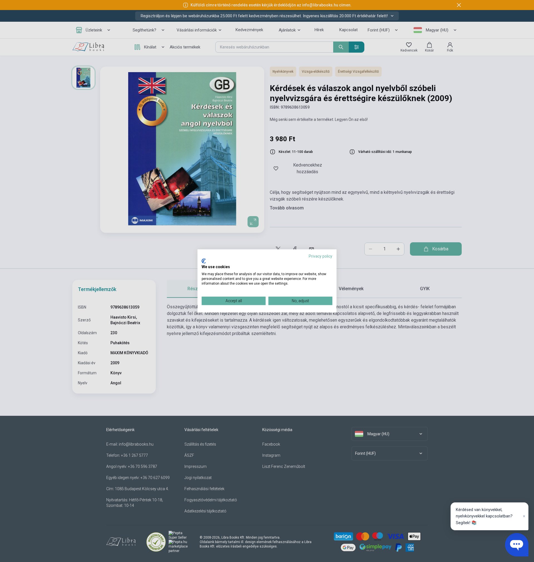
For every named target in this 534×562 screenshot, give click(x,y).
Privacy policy (320, 256)
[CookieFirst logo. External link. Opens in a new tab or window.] (204, 260)
